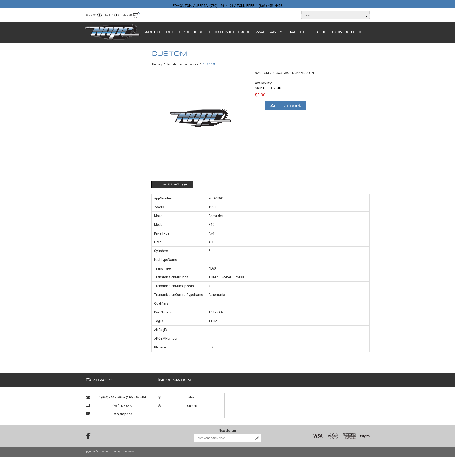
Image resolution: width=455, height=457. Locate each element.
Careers (192, 405)
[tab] (172, 184)
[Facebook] (87, 436)
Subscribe (257, 438)
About (192, 397)
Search (365, 15)
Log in (109, 14)
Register (90, 14)
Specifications (172, 184)
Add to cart (285, 106)
